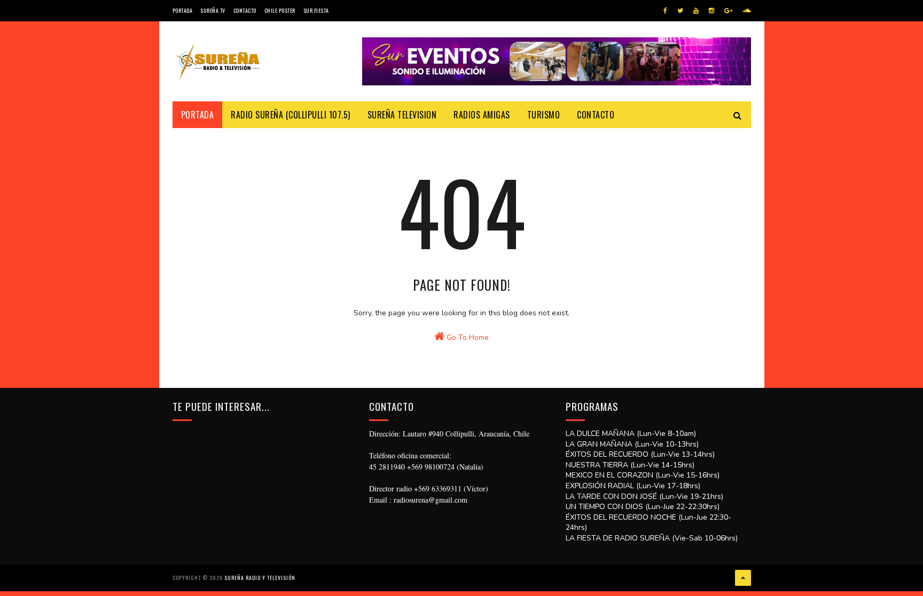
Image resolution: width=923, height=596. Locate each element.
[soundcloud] (746, 10)
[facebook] (665, 10)
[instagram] (711, 10)
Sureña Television (402, 114)
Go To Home (466, 337)
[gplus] (728, 10)
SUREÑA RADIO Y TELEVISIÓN (259, 578)
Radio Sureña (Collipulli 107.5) (290, 114)
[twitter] (680, 10)
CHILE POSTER (279, 10)
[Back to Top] (743, 578)
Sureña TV (212, 10)
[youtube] (696, 10)
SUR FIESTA (316, 10)
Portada (183, 10)
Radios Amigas (481, 114)
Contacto (244, 10)
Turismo (543, 114)
